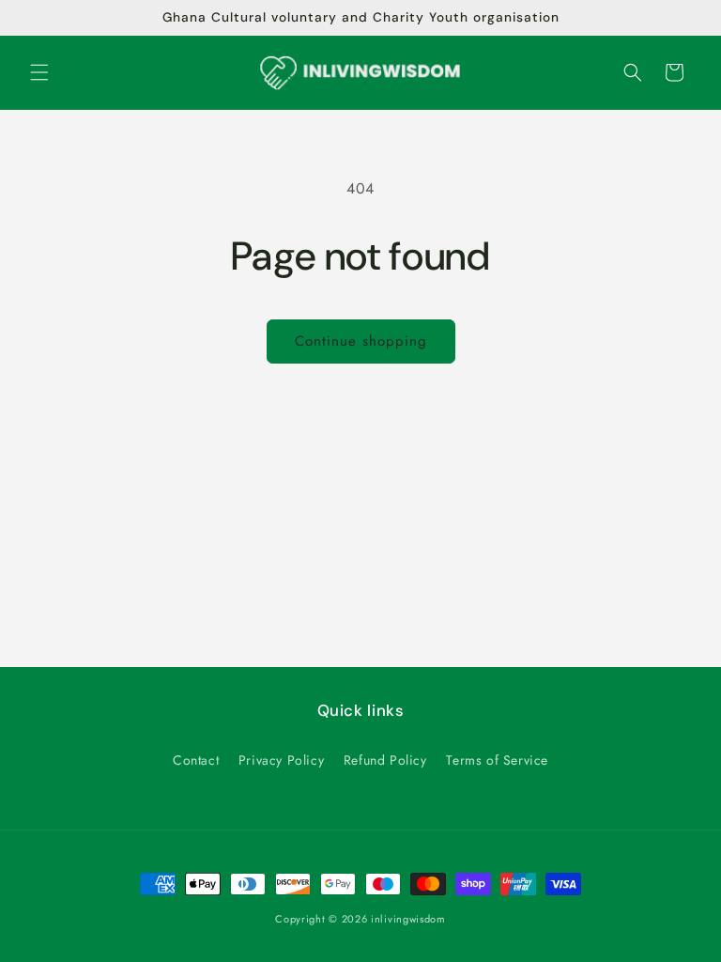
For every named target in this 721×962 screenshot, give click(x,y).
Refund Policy (385, 760)
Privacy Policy (281, 760)
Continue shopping (361, 341)
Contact (196, 760)
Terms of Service (497, 760)
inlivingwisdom (408, 918)
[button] (39, 72)
